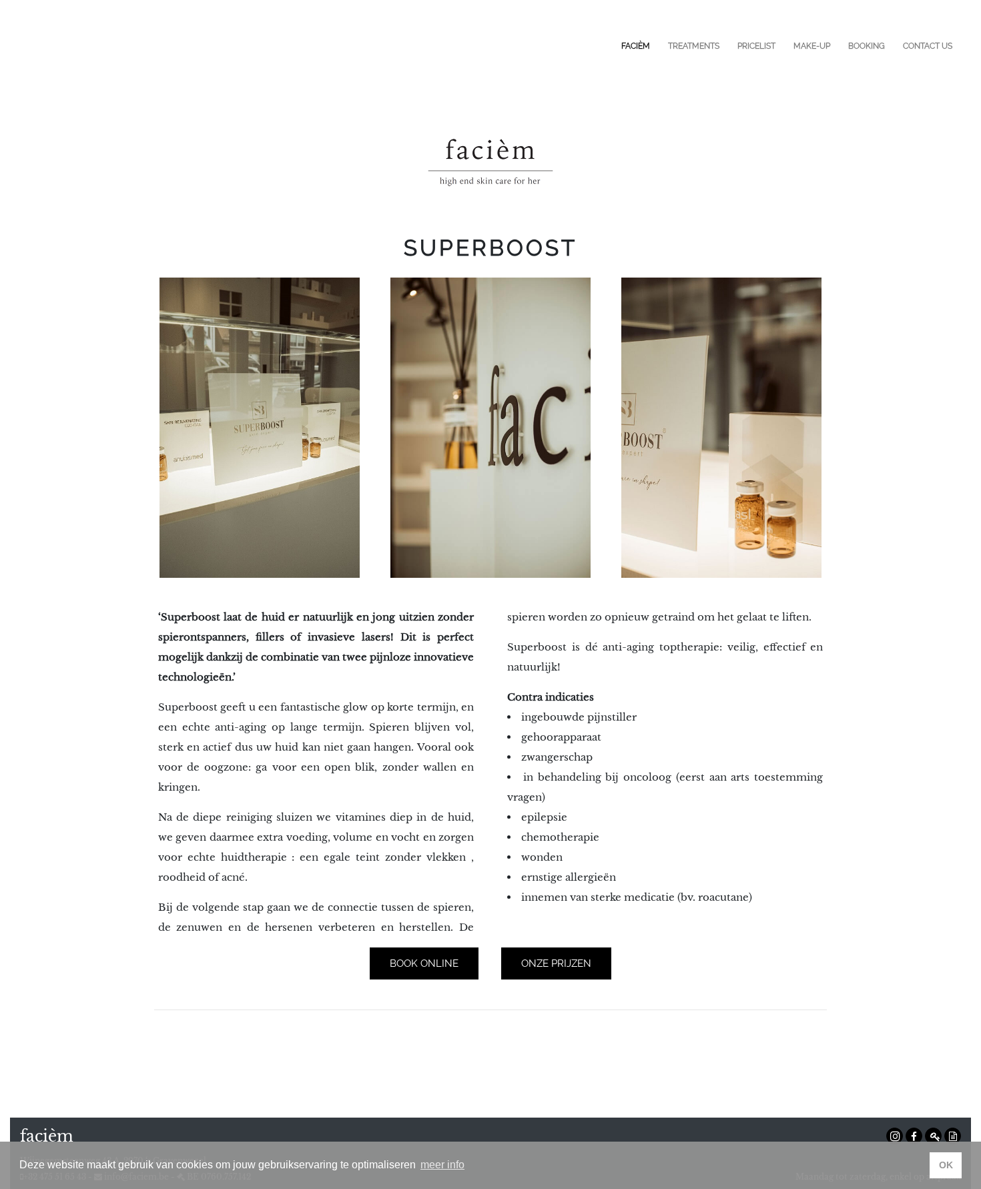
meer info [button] (442, 1164)
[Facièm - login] (933, 1136)
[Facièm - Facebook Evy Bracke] (914, 1136)
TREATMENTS (693, 46)
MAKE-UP (811, 46)
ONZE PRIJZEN (556, 963)
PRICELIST (756, 46)
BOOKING (866, 46)
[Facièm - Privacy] (952, 1136)
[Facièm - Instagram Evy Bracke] (894, 1136)
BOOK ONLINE (424, 963)
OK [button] (946, 1165)
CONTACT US (927, 46)
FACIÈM (635, 46)
